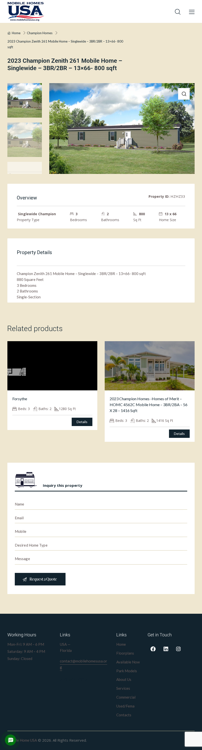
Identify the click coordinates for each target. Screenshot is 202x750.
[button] (184, 94)
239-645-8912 (73, 679)
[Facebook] (153, 649)
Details (82, 422)
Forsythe (19, 398)
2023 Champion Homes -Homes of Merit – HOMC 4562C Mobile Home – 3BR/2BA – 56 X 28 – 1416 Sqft (148, 404)
